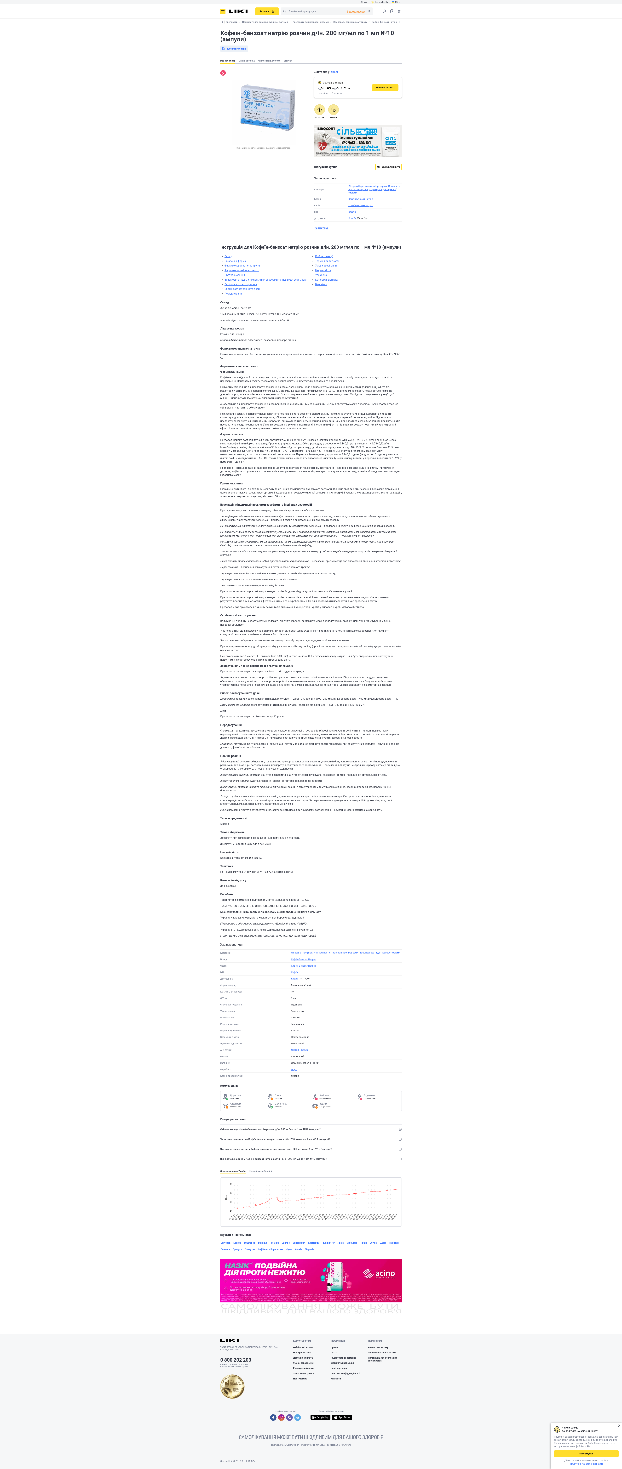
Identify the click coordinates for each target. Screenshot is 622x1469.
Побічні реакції (324, 256)
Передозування (234, 293)
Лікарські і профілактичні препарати (367, 186)
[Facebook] (273, 1417)
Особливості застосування (241, 284)
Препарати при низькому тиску (347, 952)
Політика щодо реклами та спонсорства (382, 1359)
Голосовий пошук (369, 11)
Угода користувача (303, 1373)
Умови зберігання (326, 265)
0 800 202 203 (235, 1360)
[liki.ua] (238, 11)
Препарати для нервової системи (382, 952)
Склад (228, 256)
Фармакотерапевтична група (242, 265)
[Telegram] (297, 1417)
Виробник (321, 284)
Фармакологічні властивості (242, 270)
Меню (222, 11)
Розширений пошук (303, 1368)
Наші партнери (339, 1368)
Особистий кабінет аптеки (382, 1352)
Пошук (284, 11)
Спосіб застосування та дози (242, 288)
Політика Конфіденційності (586, 1463)
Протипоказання (235, 275)
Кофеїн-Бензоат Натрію (360, 199)
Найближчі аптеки (303, 1347)
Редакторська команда (343, 1357)
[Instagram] (281, 1417)
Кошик (399, 11)
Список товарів (392, 11)
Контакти (336, 1378)
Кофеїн (352, 212)
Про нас (335, 1347)
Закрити (619, 1426)
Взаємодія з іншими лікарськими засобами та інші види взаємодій (265, 279)
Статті (334, 1352)
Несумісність (323, 270)
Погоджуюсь (586, 1453)
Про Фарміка (300, 1378)
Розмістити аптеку (378, 1347)
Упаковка (321, 275)
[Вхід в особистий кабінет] (384, 11)
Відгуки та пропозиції (342, 1363)
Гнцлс (294, 1069)
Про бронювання (302, 1352)
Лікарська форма (235, 261)
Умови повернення (303, 1363)
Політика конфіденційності (345, 1373)
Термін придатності (327, 261)
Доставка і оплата (303, 1357)
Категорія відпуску (326, 279)
